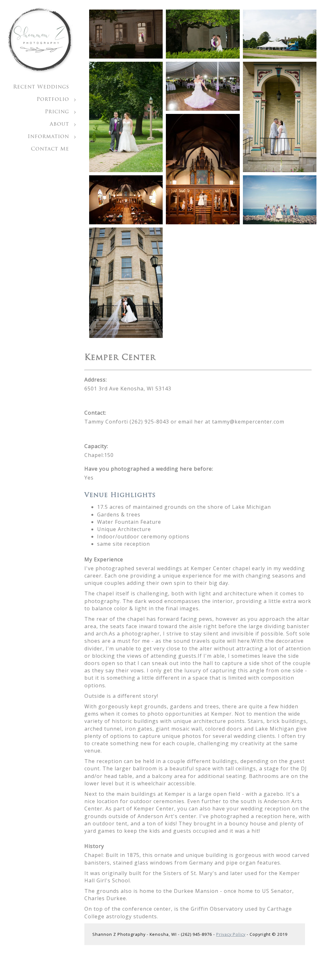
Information (48, 136)
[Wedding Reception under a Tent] (279, 34)
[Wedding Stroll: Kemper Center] (126, 117)
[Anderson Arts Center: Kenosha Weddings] (126, 34)
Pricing (57, 112)
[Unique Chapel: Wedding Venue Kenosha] (126, 199)
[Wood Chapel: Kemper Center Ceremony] (202, 169)
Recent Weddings (41, 87)
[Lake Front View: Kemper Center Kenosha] (279, 199)
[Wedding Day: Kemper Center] (126, 283)
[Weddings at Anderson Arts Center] (202, 34)
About (59, 124)
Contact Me (50, 149)
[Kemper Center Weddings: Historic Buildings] (279, 117)
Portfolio (53, 99)
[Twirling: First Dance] (202, 86)
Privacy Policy (230, 934)
